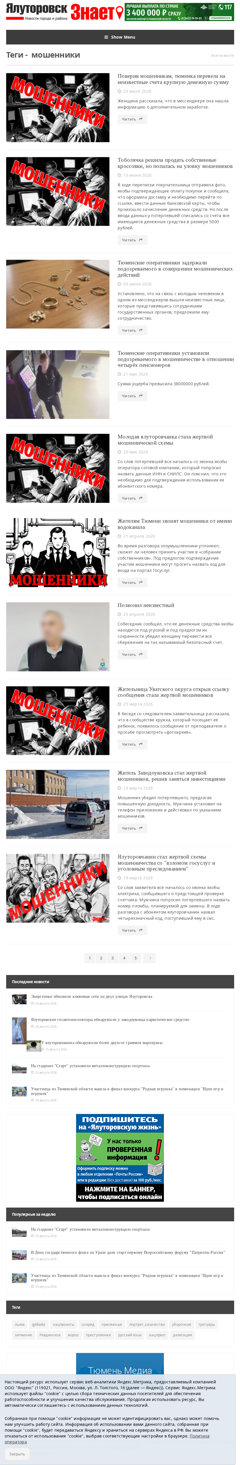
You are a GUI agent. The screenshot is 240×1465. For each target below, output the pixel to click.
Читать (129, 119)
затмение (23, 1334)
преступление (98, 1334)
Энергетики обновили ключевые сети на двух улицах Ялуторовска (91, 996)
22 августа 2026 (46, 1259)
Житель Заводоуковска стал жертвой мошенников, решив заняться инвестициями (171, 776)
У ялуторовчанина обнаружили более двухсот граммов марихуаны (101, 1043)
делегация (182, 1334)
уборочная (181, 1324)
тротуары (206, 1324)
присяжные (112, 1324)
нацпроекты (64, 1324)
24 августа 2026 (46, 1100)
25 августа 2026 (56, 1049)
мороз (73, 1334)
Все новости (222, 55)
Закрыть (17, 1454)
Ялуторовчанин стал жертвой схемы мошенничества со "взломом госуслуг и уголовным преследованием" (166, 863)
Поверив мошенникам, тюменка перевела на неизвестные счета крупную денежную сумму (173, 79)
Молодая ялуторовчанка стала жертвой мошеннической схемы (165, 440)
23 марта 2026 (138, 788)
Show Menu (123, 37)
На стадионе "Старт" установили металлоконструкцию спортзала (90, 1066)
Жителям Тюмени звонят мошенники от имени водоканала (175, 524)
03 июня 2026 (137, 284)
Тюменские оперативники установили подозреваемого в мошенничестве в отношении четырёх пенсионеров (176, 359)
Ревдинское (50, 1334)
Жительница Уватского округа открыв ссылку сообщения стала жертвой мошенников (173, 692)
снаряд (88, 1324)
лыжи (20, 1324)
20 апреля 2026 (139, 614)
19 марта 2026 (138, 878)
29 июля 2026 (137, 91)
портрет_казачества (147, 1324)
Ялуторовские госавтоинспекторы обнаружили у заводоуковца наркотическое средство (111, 1019)
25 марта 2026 (138, 704)
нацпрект (157, 1334)
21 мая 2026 (135, 374)
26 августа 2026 (46, 1003)
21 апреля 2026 (139, 536)
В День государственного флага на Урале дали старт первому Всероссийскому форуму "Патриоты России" (128, 1252)
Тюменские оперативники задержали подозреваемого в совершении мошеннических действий (175, 268)
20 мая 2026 (135, 452)
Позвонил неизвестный (146, 605)
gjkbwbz (38, 1324)
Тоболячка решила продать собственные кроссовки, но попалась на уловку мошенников (175, 163)
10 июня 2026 (137, 175)
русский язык (130, 1334)
